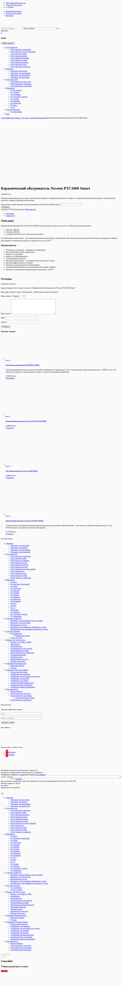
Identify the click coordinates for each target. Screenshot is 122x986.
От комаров (15, 101)
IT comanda (40, 775)
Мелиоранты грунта (18, 625)
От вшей (14, 586)
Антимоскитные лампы (25, 698)
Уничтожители (12, 80)
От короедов (15, 599)
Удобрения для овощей (19, 679)
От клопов (14, 92)
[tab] (63, 213)
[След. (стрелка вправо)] (4, 956)
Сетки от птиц (16, 638)
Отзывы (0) (10, 216)
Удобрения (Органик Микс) (17, 670)
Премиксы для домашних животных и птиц (28, 627)
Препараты (10, 88)
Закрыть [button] (4, 971)
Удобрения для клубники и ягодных (25, 676)
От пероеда (15, 612)
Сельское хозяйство (14, 618)
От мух (13, 603)
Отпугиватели (11, 47)
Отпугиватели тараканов (20, 49)
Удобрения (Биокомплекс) (16, 663)
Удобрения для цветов (19, 681)
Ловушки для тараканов (20, 75)
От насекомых (16, 112)
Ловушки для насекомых (20, 73)
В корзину (5, 207)
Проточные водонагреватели (22, 653)
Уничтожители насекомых (21, 86)
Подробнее (10, 378)
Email (4, 322)
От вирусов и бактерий (19, 584)
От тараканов (15, 90)
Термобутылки (16, 657)
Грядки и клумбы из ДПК (20, 642)
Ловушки (9, 69)
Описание (10, 213)
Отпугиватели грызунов (20, 67)
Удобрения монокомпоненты (22, 683)
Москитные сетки (22, 636)
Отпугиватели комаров (19, 58)
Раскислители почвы (19, 672)
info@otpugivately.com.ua (16, 3)
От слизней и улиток (18, 97)
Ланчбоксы (15, 644)
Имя (3, 318)
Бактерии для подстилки (20, 623)
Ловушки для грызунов (19, 77)
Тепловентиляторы (18, 655)
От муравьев (15, 95)
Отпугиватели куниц (19, 567)
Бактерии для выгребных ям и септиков (26, 621)
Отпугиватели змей (18, 54)
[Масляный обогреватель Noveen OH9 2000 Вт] (23, 464)
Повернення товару (14, 11)
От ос (12, 107)
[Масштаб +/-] (9, 954)
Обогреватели (39, 118)
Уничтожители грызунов (20, 82)
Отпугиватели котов (18, 56)
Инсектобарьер (16, 691)
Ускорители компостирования (22, 687)
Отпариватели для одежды (21, 648)
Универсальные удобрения (21, 685)
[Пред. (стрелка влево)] (2, 956)
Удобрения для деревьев (20, 674)
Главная (4, 118)
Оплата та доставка (13, 13)
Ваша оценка (7, 296)
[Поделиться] (4, 954)
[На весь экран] (7, 954)
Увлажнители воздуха (19, 659)
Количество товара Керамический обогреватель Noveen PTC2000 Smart (30, 205)
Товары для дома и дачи (24, 118)
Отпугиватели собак (18, 60)
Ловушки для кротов (18, 71)
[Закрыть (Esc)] (2, 954)
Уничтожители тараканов (20, 84)
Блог (8, 114)
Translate (18, 779)
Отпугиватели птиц (18, 65)
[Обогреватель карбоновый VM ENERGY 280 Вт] (18, 358)
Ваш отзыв (6, 314)
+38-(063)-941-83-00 (14, 5)
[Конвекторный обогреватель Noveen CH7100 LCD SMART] (23, 414)
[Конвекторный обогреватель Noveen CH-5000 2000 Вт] (23, 514)
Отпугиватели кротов (19, 62)
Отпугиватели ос (17, 571)
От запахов (14, 591)
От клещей (14, 593)
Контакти (9, 16)
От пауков (14, 99)
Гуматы (13, 668)
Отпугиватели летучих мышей (23, 52)
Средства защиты (13, 110)
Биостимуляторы (17, 666)
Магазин (10, 118)
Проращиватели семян (19, 651)
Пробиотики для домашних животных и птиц (29, 629)
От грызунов (15, 103)
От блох (13, 105)
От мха (13, 606)
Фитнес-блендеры (17, 661)
